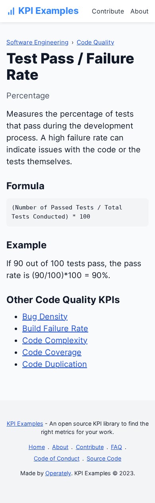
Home (37, 446)
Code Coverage (51, 352)
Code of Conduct (56, 458)
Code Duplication (54, 364)
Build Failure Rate (55, 328)
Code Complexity (54, 340)
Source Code (104, 458)
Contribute (108, 11)
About (139, 11)
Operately (58, 473)
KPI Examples (25, 423)
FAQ (116, 446)
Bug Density (45, 316)
